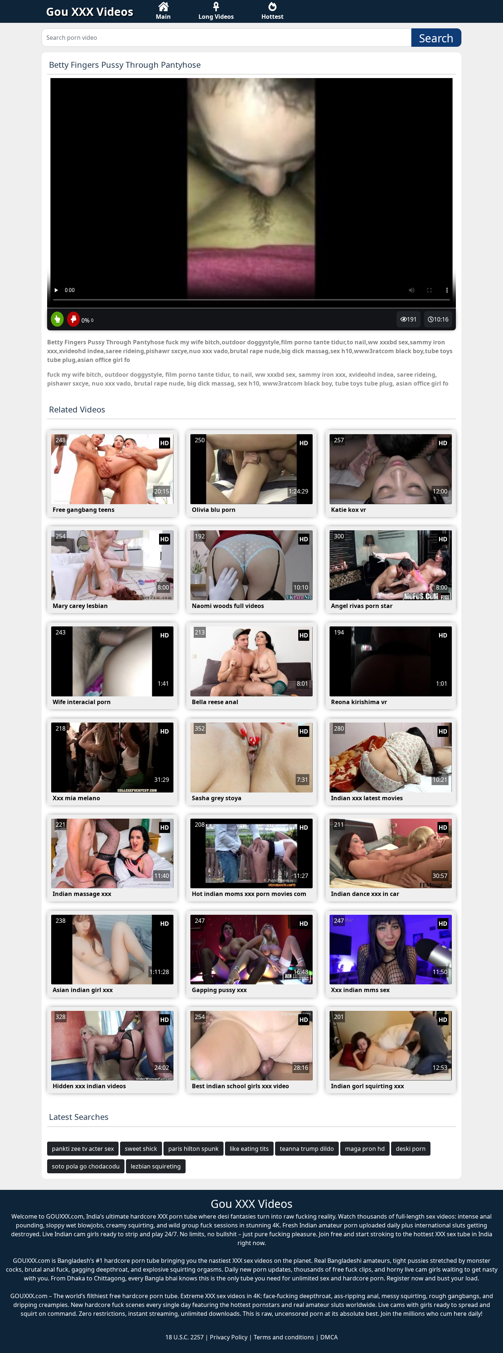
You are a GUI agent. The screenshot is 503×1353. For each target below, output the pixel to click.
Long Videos (216, 17)
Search (436, 38)
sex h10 (248, 383)
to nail (242, 374)
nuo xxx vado (111, 383)
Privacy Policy (228, 1337)
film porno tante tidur (197, 374)
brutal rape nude (159, 383)
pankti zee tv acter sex (83, 1149)
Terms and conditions (284, 1337)
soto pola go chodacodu (86, 1166)
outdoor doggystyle (133, 374)
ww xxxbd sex (275, 374)
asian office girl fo (422, 383)
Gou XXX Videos (89, 11)
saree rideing (416, 374)
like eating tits (249, 1149)
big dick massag (210, 383)
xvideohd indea (371, 374)
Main (163, 17)
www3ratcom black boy (297, 383)
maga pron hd (365, 1149)
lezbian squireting (156, 1166)
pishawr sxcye (67, 383)
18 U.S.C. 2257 (184, 1337)
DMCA (329, 1337)
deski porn (411, 1149)
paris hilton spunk (193, 1149)
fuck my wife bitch (74, 374)
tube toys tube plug (364, 383)
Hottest (272, 17)
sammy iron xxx (322, 374)
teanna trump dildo (307, 1149)
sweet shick (141, 1149)
